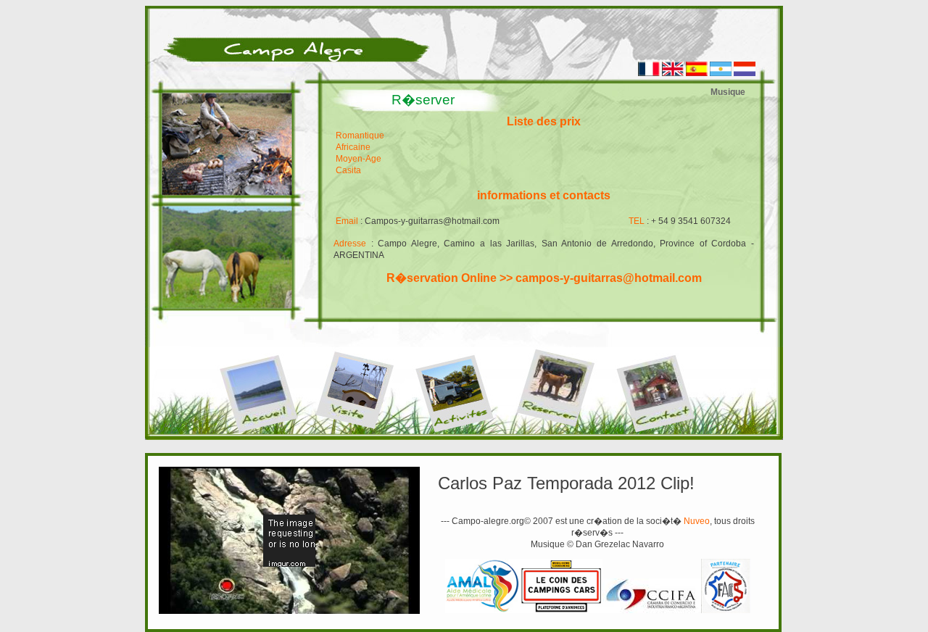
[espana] (697, 73)
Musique (727, 92)
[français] (649, 73)
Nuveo (697, 521)
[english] (673, 73)
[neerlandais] (744, 73)
